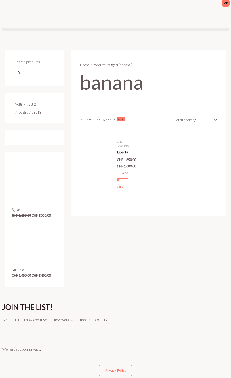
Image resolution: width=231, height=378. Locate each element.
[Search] (19, 73)
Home (85, 65)
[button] (115, 29)
